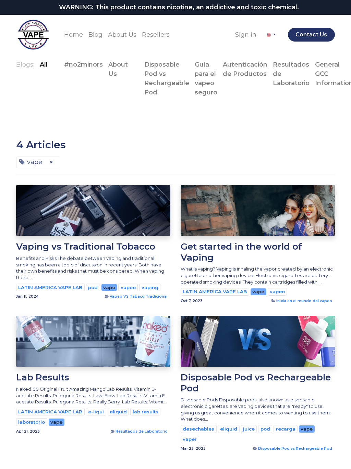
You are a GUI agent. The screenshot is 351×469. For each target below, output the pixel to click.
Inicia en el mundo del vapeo (304, 301)
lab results (145, 411)
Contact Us (311, 34)
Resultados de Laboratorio (142, 431)
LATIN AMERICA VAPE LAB (50, 287)
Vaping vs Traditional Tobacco (85, 246)
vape (109, 287)
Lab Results (42, 377)
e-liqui (96, 411)
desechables (198, 429)
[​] (53, 64)
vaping (150, 287)
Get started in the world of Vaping (241, 252)
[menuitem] (73, 34)
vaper (190, 439)
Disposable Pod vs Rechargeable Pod (256, 382)
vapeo (128, 287)
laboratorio (31, 422)
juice (249, 429)
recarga (285, 429)
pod (93, 287)
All (44, 64)
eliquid (118, 411)
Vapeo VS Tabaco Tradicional (139, 296)
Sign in (245, 34)
